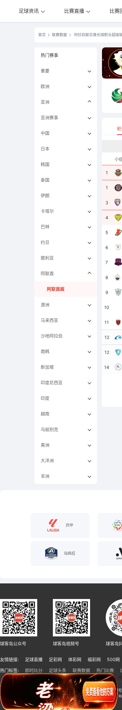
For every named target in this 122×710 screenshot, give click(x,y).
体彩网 (74, 659)
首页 (42, 34)
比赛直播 (75, 11)
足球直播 (34, 659)
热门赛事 (49, 55)
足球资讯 (29, 11)
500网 (113, 659)
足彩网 (55, 659)
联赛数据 (59, 34)
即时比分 (34, 670)
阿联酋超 (55, 289)
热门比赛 (105, 670)
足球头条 (57, 670)
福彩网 (94, 659)
